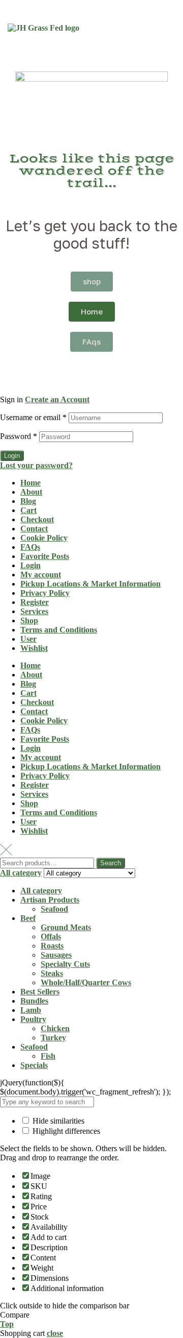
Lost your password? (36, 465)
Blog (28, 501)
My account (40, 574)
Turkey (53, 1037)
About (31, 492)
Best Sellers (39, 991)
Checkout (37, 519)
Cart (28, 510)
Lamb (30, 1010)
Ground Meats (66, 927)
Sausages (56, 955)
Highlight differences (65, 1131)
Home (30, 482)
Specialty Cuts (65, 964)
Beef (28, 918)
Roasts (52, 945)
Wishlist (34, 648)
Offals (51, 936)
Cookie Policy (44, 537)
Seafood (54, 909)
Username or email (33, 417)
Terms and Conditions (58, 629)
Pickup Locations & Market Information (90, 583)
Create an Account (57, 399)
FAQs (30, 547)
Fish (48, 1056)
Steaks (52, 973)
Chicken (55, 1028)
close (55, 1333)
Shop (29, 620)
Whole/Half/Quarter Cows (86, 982)
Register (34, 602)
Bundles (34, 1000)
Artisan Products (49, 899)
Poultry (33, 1019)
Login (12, 455)
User (28, 639)
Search (110, 863)
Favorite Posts (44, 556)
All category (41, 890)
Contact (34, 528)
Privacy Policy (45, 593)
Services (34, 611)
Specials (34, 1065)
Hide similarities (57, 1120)
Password (18, 436)
